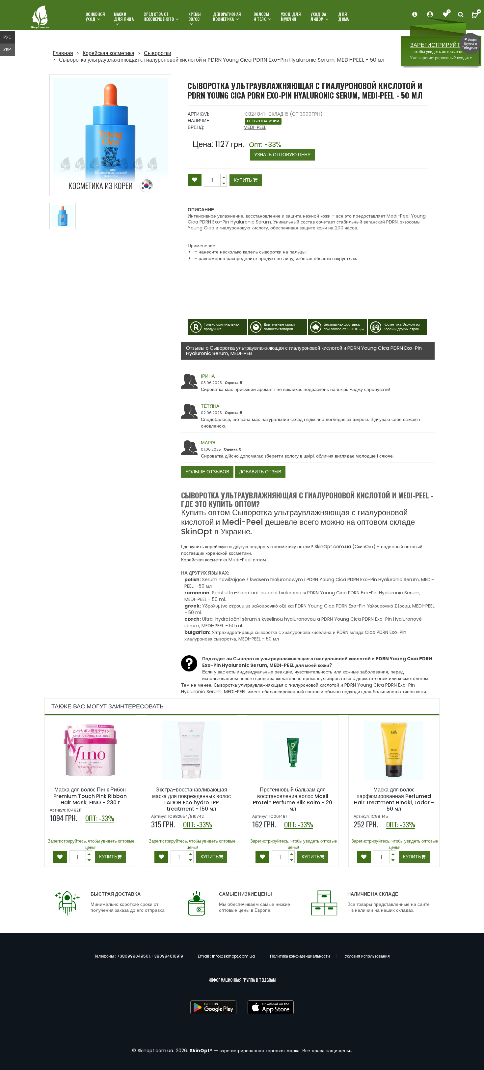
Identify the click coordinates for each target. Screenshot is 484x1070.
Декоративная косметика (227, 16)
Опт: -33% (279, 149)
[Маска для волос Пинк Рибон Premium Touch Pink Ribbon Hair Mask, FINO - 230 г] (90, 750)
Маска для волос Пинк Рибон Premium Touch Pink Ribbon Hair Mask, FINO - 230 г (90, 796)
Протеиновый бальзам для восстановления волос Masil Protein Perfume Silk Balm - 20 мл (292, 799)
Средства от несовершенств (159, 16)
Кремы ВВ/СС (194, 17)
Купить (243, 180)
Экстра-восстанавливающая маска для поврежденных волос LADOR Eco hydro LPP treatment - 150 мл (191, 799)
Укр (7, 49)
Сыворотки (157, 53)
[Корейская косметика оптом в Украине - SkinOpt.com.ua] (40, 17)
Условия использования (367, 956)
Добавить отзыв (260, 471)
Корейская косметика (108, 53)
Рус (7, 37)
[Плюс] (223, 183)
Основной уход (95, 16)
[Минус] (223, 177)
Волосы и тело (261, 16)
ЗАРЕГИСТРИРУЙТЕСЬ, (441, 45)
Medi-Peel (255, 127)
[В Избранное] (195, 180)
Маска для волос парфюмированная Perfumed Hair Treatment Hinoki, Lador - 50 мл (394, 799)
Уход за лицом (318, 16)
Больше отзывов (207, 471)
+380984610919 (167, 956)
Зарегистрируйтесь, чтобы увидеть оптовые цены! (91, 844)
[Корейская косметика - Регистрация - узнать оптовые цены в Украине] (445, 14)
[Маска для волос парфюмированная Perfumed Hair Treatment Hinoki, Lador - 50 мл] (393, 750)
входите (464, 58)
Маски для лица (123, 17)
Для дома (343, 17)
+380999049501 (133, 956)
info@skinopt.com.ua (233, 956)
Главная (63, 53)
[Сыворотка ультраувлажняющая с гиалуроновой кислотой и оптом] (62, 216)
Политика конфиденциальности (300, 956)
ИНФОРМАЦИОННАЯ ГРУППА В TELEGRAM (242, 980)
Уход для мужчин (290, 16)
